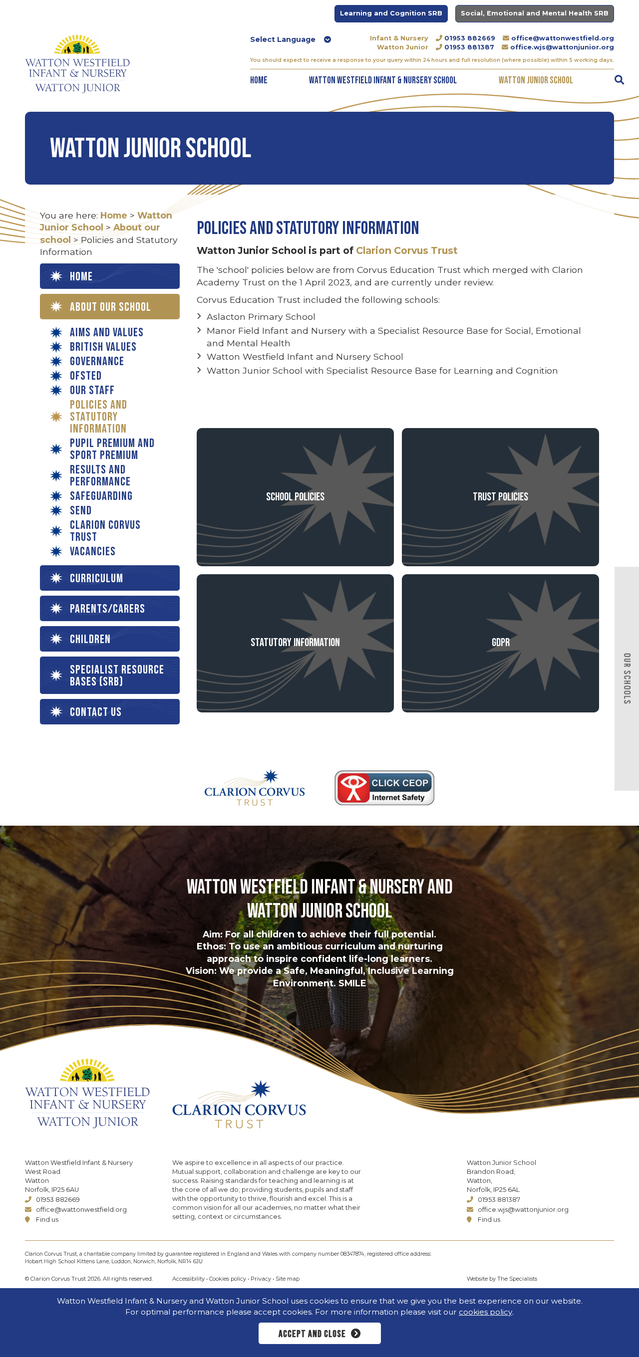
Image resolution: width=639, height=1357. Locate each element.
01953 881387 (469, 47)
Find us (47, 1219)
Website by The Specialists (502, 1278)
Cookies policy (227, 1278)
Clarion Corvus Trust (105, 531)
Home (259, 80)
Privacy (261, 1278)
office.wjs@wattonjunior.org (562, 47)
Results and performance (100, 476)
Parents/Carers (107, 609)
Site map (288, 1278)
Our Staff (92, 391)
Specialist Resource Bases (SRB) (117, 676)
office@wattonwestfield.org (562, 38)
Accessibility (188, 1278)
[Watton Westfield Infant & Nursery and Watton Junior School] (77, 64)
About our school (110, 307)
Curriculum (96, 578)
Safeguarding (101, 496)
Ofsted (86, 376)
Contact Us (96, 712)
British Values (103, 347)
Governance (97, 362)
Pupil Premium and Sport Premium (112, 449)
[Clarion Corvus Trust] (267, 1104)
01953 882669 (469, 38)
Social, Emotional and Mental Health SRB (535, 13)
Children (90, 639)
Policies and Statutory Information (98, 417)
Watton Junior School (536, 80)
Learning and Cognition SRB (391, 13)
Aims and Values (107, 333)
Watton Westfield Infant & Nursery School (383, 80)
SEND (81, 511)
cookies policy (485, 1312)
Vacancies (93, 552)
